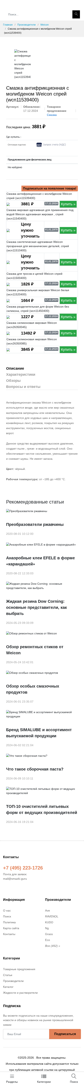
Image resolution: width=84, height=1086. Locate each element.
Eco (47, 940)
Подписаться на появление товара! (49, 188)
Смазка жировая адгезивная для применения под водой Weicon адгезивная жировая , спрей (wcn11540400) (40, 214)
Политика (9, 922)
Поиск (7, 916)
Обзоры (13, 381)
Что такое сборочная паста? (34, 769)
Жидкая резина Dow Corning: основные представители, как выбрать (36, 607)
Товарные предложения (19, 969)
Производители (26, 24)
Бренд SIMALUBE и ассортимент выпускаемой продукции (39, 733)
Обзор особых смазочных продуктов (32, 689)
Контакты (9, 934)
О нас (7, 910)
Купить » (68, 204)
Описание (15, 368)
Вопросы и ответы (23, 387)
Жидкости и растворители (20, 992)
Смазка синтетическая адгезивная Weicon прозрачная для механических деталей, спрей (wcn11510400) (38, 246)
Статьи (7, 975)
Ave (47, 910)
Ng (47, 928)
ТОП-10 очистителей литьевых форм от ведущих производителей (41, 809)
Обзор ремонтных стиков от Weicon (34, 650)
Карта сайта (11, 928)
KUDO (49, 922)
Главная (8, 24)
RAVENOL (51, 916)
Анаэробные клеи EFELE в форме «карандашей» (40, 561)
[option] (22, 64)
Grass (49, 934)
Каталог (8, 986)
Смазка (52, 114)
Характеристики (20, 374)
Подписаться (65, 1034)
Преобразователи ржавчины (35, 524)
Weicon (44, 24)
